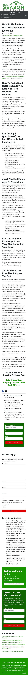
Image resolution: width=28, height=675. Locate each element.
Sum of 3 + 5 (5, 505)
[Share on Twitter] (6, 391)
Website (4, 493)
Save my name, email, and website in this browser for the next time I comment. (13, 501)
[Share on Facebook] (3, 391)
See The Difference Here (14, 584)
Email (7, 436)
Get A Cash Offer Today (6, 18)
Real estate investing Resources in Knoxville (13, 644)
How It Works (6, 662)
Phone (7, 431)
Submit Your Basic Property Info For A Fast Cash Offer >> (14, 383)
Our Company (4, 15)
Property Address (10, 425)
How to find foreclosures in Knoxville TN (12, 651)
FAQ (12, 662)
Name (4, 482)
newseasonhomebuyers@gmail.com (13, 35)
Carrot (24, 673)
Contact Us (12, 15)
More (25, 15)
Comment (5, 464)
